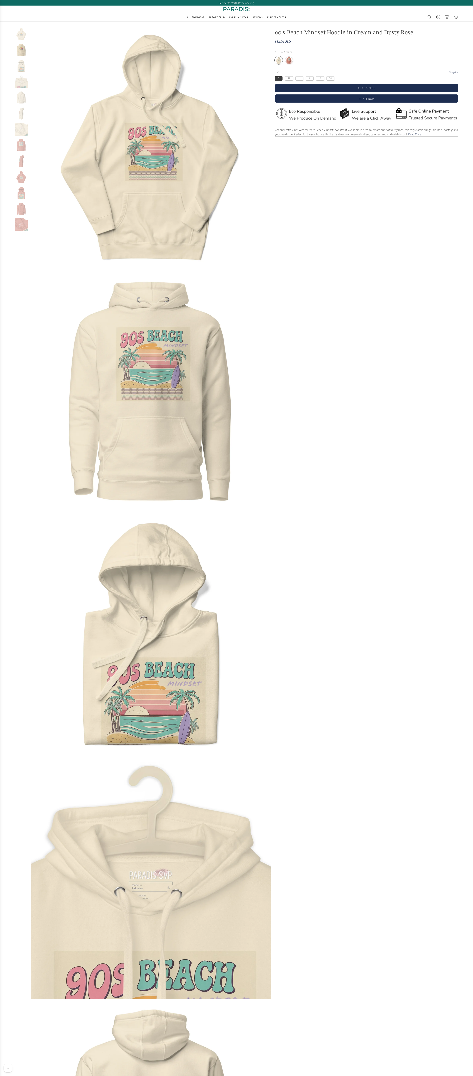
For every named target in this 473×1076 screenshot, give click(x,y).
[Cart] (456, 17)
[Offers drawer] (447, 17)
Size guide (453, 72)
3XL (330, 78)
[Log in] (438, 17)
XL (310, 78)
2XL (320, 78)
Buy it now (367, 99)
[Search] (429, 17)
